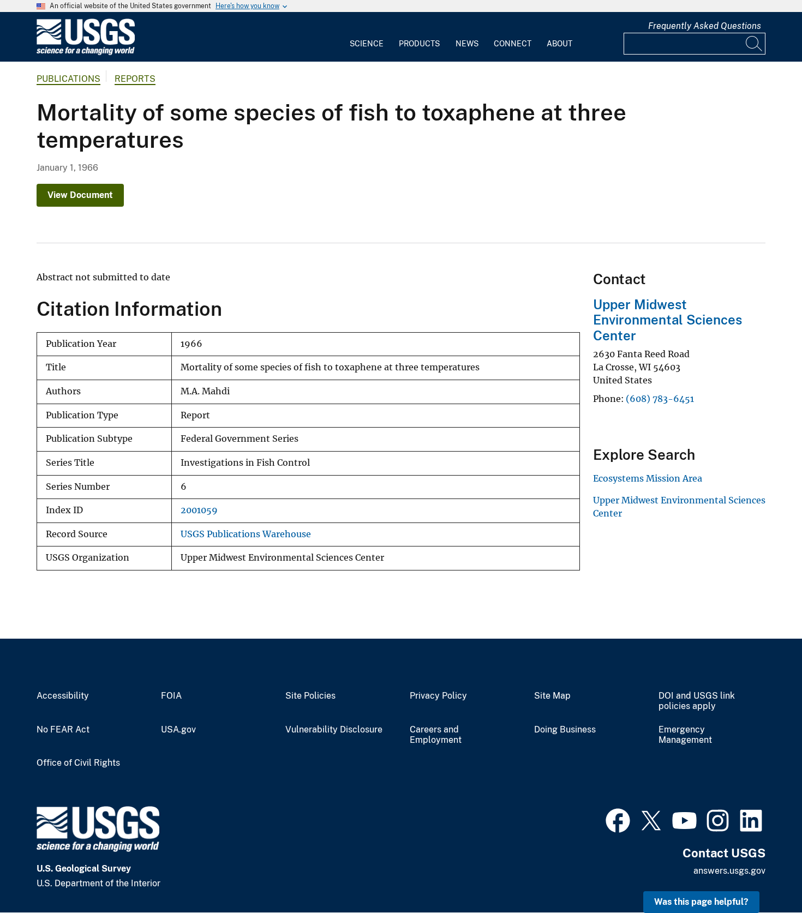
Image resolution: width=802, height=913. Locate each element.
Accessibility (63, 696)
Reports (135, 79)
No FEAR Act (63, 730)
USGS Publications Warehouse (246, 534)
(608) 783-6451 (660, 398)
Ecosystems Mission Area (647, 478)
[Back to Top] (762, 873)
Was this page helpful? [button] (701, 902)
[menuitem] (366, 37)
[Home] (86, 52)
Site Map (552, 696)
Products (419, 43)
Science (367, 43)
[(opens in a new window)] (617, 819)
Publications (68, 79)
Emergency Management (685, 735)
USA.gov (178, 730)
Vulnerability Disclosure (333, 730)
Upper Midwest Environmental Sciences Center (667, 320)
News (467, 43)
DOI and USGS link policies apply (697, 701)
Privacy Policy (438, 696)
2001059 (199, 510)
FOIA (171, 696)
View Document (80, 195)
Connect (512, 43)
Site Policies (310, 696)
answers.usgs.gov (729, 871)
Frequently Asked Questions (704, 26)
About (559, 43)
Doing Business (565, 730)
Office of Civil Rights (78, 763)
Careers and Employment (436, 735)
